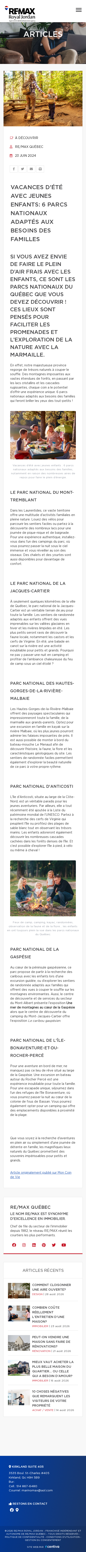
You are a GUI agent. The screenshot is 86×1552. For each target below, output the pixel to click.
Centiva (52, 1546)
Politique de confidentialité (24, 1537)
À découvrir (26, 138)
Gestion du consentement (43, 1540)
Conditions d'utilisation (63, 1537)
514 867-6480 (26, 1486)
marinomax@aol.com (37, 1490)
